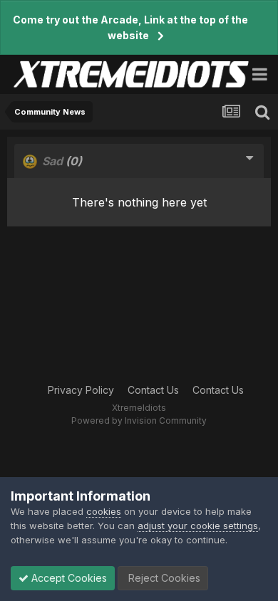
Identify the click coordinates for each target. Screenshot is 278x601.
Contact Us (153, 390)
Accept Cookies (68, 578)
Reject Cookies (162, 578)
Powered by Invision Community (139, 420)
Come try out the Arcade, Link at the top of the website (130, 27)
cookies (103, 511)
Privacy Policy (81, 390)
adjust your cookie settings (198, 525)
